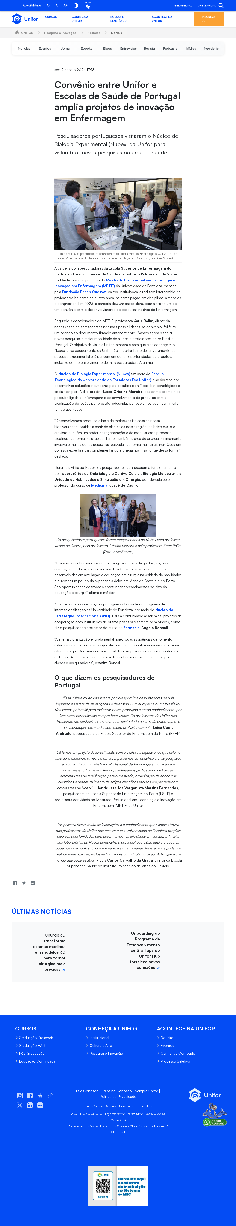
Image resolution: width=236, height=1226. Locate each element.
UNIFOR (27, 33)
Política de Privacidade (118, 1096)
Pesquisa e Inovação (60, 33)
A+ (66, 5)
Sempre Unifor (146, 1091)
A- (48, 5)
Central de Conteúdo (178, 1053)
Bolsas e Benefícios (118, 19)
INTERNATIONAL (183, 5)
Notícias (93, 33)
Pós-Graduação (32, 1053)
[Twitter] (24, 883)
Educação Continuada (37, 1061)
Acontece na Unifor (162, 19)
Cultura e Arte (101, 1045)
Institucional (99, 1037)
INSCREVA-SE (209, 19)
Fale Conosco (87, 1091)
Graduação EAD (32, 1045)
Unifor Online (207, 5)
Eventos (167, 1045)
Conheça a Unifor (80, 19)
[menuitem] (24, 48)
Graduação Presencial (36, 1037)
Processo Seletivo (175, 1061)
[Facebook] (15, 883)
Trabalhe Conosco (117, 1091)
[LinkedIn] (32, 883)
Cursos (51, 16)
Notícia (116, 33)
